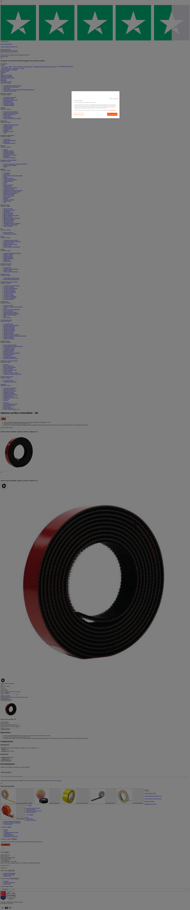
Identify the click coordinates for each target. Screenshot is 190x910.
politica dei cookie (112, 110)
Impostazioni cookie (78, 114)
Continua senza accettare (113, 98)
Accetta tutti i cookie (112, 114)
